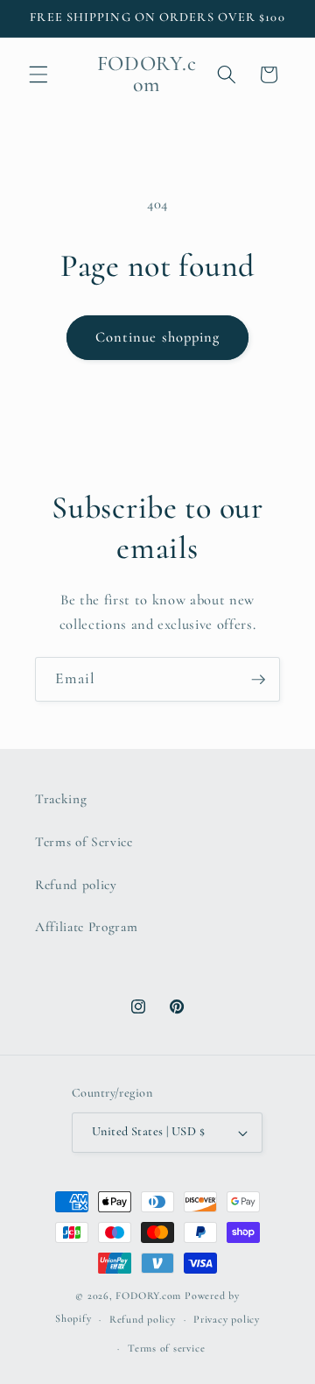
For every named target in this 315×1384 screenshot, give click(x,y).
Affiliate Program (86, 927)
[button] (39, 74)
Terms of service (166, 1348)
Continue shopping (157, 337)
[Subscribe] (258, 680)
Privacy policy (226, 1319)
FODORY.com (148, 1295)
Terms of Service (84, 842)
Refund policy (76, 885)
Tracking (61, 799)
